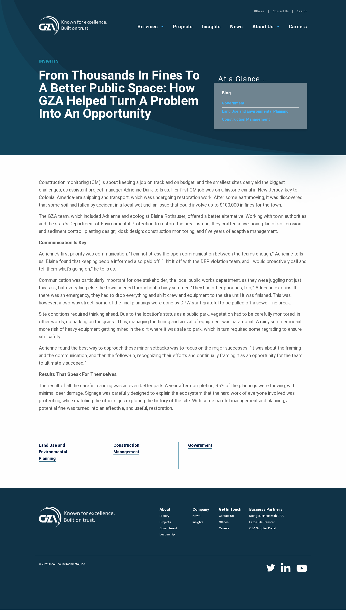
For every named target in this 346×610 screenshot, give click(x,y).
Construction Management (246, 119)
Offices (259, 11)
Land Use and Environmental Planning (255, 111)
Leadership (167, 534)
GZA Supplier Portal (262, 528)
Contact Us (281, 11)
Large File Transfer (261, 522)
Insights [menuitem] (211, 26)
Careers (224, 528)
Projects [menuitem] (183, 26)
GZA (73, 25)
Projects (165, 522)
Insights (198, 522)
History (164, 516)
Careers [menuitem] (298, 26)
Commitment (168, 528)
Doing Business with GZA (266, 516)
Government (233, 103)
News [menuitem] (236, 26)
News (196, 516)
